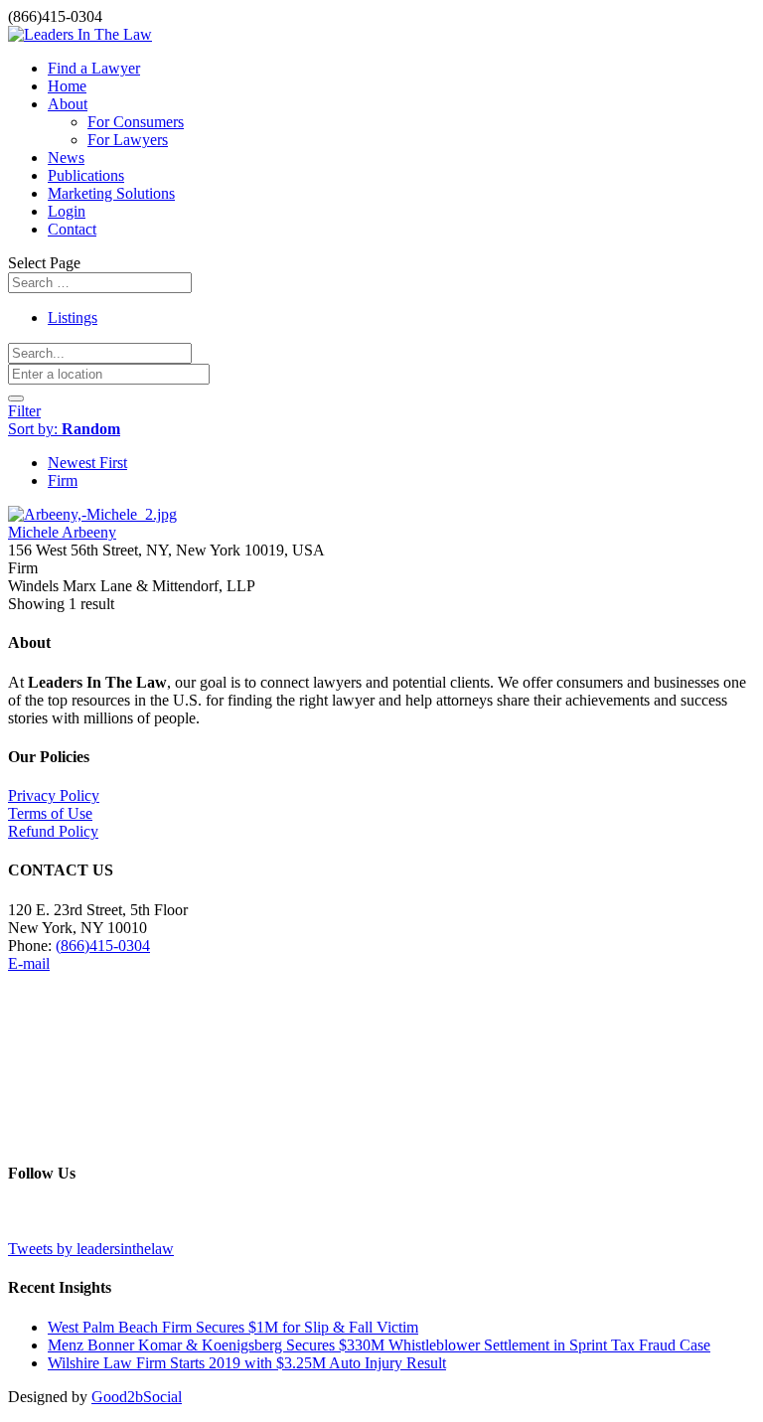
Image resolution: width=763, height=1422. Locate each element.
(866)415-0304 (103, 945)
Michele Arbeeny (62, 532)
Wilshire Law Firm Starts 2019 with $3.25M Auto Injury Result (247, 1362)
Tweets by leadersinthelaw (91, 1248)
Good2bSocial (136, 1396)
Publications (86, 175)
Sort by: (64, 428)
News (66, 157)
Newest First (87, 462)
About (67, 103)
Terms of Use (50, 813)
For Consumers (135, 121)
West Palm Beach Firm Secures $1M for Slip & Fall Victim (233, 1327)
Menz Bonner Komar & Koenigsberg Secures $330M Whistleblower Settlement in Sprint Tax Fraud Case (379, 1345)
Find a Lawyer (94, 68)
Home (67, 86)
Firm (62, 480)
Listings (72, 317)
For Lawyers (127, 139)
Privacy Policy (53, 795)
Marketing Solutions (111, 193)
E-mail (29, 963)
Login (66, 211)
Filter (24, 410)
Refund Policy (53, 831)
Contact (72, 229)
